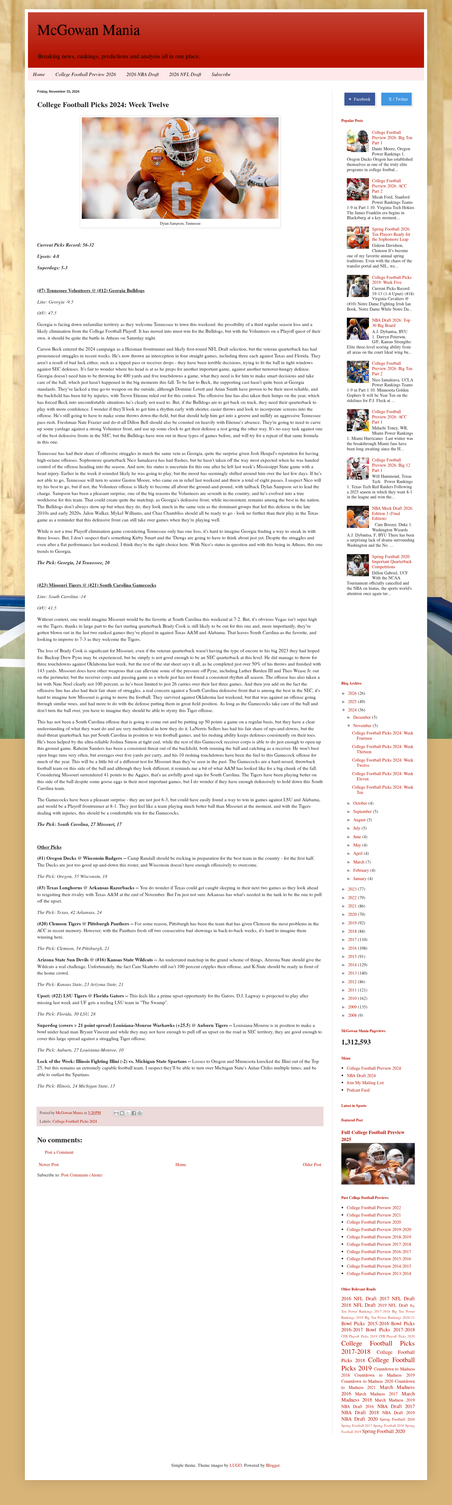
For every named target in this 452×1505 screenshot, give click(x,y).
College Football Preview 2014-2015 (379, 1266)
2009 (353, 1007)
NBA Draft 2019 (398, 1412)
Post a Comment (59, 1152)
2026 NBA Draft (142, 74)
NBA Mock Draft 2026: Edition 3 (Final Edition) (392, 513)
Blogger (273, 1465)
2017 (353, 939)
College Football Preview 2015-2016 (379, 1259)
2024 (353, 710)
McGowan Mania (88, 29)
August (360, 820)
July (357, 828)
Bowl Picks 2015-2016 (365, 1323)
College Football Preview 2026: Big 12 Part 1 (391, 465)
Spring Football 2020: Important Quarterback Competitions (392, 561)
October (360, 803)
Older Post (312, 1164)
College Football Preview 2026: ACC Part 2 (389, 186)
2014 (353, 965)
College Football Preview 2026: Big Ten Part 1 (392, 137)
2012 (353, 981)
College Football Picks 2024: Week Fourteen (382, 735)
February (361, 870)
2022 (353, 897)
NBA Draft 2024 (361, 1075)
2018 (353, 931)
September (363, 811)
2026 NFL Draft (185, 74)
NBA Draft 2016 (357, 1406)
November (363, 725)
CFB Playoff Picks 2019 (359, 1336)
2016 (353, 948)
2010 (353, 998)
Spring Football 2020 (383, 1431)
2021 (353, 906)
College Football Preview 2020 (374, 1222)
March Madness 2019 (395, 1400)
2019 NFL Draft (393, 1305)
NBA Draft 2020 (359, 1418)
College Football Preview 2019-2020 (379, 1229)
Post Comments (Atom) (81, 1175)
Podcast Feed (358, 1090)
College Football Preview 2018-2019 (379, 1237)
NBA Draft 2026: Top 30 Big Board (391, 322)
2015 (353, 956)
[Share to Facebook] (134, 1113)
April (358, 853)
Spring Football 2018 (388, 1425)
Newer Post (49, 1164)
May (357, 845)
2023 (353, 889)
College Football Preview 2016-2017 (379, 1251)
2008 (353, 1015)
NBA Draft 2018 (360, 1412)
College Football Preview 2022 (374, 1207)
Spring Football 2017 (356, 1425)
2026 (353, 693)
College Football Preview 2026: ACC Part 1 (389, 416)
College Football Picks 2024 (75, 1121)
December (362, 717)
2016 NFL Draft (359, 1298)
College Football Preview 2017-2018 (379, 1244)
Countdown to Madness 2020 (367, 1381)
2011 (353, 990)
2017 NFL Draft (397, 1298)
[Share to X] (128, 1113)
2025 (353, 701)
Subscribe (221, 74)
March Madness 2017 (376, 1394)
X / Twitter (397, 99)
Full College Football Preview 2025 (373, 1136)
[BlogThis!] (122, 1113)
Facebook (361, 99)
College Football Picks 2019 (378, 1363)
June (357, 836)
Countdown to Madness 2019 (385, 1375)
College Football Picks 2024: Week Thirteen (382, 749)
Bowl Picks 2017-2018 (390, 1329)
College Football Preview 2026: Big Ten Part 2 (392, 368)
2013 (353, 973)
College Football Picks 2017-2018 (378, 1347)
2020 (353, 914)
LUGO (236, 1465)
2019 (353, 923)
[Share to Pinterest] (140, 1113)
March (359, 862)
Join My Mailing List (365, 1082)
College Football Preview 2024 (374, 1068)
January (360, 878)
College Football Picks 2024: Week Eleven (382, 776)
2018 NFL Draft (358, 1304)
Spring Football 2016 (397, 1419)
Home (39, 74)
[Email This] (116, 1113)
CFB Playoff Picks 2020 (397, 1336)
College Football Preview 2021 (374, 1215)
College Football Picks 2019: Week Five (391, 279)
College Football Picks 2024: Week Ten (382, 789)
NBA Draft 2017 (396, 1406)
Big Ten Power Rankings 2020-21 (390, 1317)
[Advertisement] (372, 639)
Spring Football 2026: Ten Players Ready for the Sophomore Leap (391, 234)
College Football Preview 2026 (85, 74)
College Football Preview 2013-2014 (379, 1273)
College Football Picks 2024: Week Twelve (382, 762)
